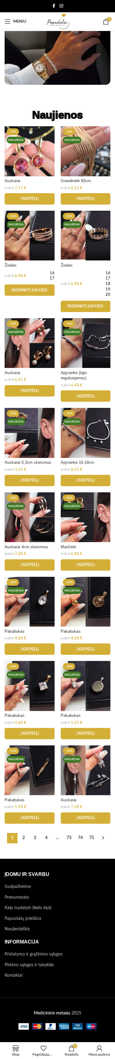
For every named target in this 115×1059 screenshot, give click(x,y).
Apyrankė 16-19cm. (78, 462)
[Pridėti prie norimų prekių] (49, 131)
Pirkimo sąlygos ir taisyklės (29, 965)
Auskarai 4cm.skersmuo (26, 547)
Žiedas (11, 265)
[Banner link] (57, 54)
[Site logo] (57, 21)
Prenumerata (17, 897)
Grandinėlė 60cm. (76, 181)
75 (91, 838)
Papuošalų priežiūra (23, 918)
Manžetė (68, 547)
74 (80, 838)
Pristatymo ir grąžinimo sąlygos (34, 954)
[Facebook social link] (54, 6)
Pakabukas (15, 631)
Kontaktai (13, 975)
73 (69, 838)
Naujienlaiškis (17, 929)
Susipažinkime (18, 887)
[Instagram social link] (61, 6)
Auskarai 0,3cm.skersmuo (28, 462)
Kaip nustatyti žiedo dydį (28, 908)
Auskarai (12, 181)
